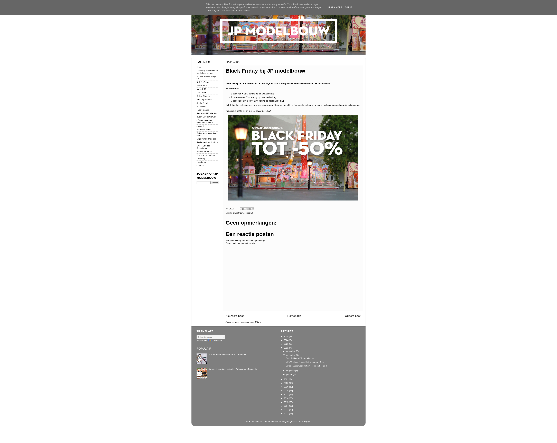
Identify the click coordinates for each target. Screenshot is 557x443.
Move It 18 (201, 89)
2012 (286, 414)
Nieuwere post (235, 315)
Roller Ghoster (203, 96)
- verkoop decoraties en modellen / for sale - (207, 72)
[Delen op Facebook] (249, 208)
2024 (286, 340)
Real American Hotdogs (207, 142)
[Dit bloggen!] (244, 208)
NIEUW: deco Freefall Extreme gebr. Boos (305, 362)
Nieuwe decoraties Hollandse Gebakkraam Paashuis (232, 369)
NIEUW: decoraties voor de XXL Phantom (227, 354)
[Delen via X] (247, 208)
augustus (290, 371)
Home (199, 67)
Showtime (201, 106)
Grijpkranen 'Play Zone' (207, 139)
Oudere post (352, 315)
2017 (286, 394)
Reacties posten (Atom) (250, 322)
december (291, 351)
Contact (200, 165)
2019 (286, 387)
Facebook (201, 162)
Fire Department (204, 100)
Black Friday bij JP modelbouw (300, 358)
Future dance (203, 110)
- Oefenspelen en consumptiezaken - (205, 121)
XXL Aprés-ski (203, 82)
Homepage (294, 315)
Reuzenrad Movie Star (207, 113)
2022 (286, 348)
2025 (286, 336)
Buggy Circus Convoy (206, 117)
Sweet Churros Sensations (203, 147)
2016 (286, 398)
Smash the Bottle (204, 152)
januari (289, 374)
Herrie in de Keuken (206, 155)
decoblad (248, 213)
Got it (348, 7)
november (291, 355)
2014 (286, 406)
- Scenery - (202, 158)
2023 (286, 344)
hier (234, 105)
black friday (238, 213)
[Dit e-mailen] (241, 208)
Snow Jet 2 (202, 86)
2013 (286, 410)
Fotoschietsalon (204, 129)
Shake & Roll (202, 103)
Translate (218, 341)
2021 (286, 379)
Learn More (335, 7)
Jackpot (200, 126)
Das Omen (201, 93)
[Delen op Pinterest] (252, 208)
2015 (286, 402)
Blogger (306, 421)
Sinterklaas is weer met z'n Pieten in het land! (306, 366)
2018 (286, 391)
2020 (286, 383)
